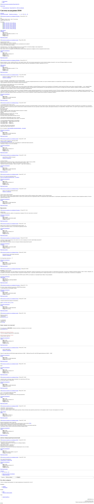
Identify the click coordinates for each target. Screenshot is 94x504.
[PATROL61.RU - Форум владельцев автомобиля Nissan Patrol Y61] (8, 6)
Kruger (17, 74)
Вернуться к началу (4, 37)
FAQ (3, 491)
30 (27, 14)
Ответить (2, 13)
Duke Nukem (18, 268)
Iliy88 (1, 412)
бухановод (18, 210)
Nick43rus (18, 16)
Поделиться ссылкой (4, 14)
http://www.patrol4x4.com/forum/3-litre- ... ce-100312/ (9, 177)
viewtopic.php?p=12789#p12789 (6, 141)
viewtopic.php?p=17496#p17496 (6, 460)
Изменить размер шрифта (7, 492)
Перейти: (3, 477)
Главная (4, 486)
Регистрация (5, 1)
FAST (30, 423)
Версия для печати (6, 474)
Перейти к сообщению (7, 77)
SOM (1, 449)
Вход (3, 2)
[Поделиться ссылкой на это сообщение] (8, 16)
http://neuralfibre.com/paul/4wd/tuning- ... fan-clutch (17, 128)
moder (17, 40)
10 (25, 14)
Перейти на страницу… (13, 14)
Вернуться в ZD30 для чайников (9, 473)
